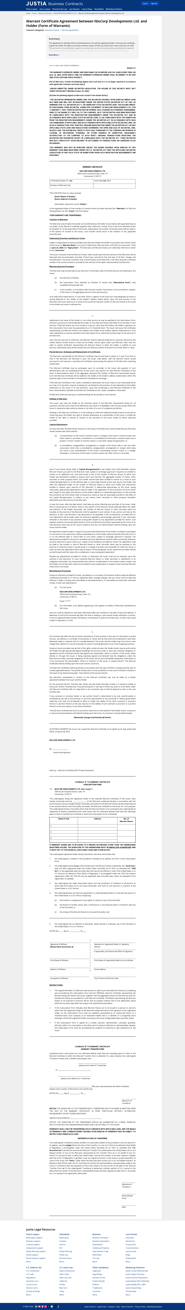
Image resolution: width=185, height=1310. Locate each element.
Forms (34, 13)
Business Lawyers (33, 1241)
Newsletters (99, 9)
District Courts (32, 1288)
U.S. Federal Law (34, 1267)
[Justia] (36, 3)
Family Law (63, 1255)
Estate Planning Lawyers (36, 1251)
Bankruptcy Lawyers (34, 1238)
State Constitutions (67, 1271)
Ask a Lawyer (45, 9)
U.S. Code (30, 1274)
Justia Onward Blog (133, 1288)
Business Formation (100, 1238)
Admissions (130, 1241)
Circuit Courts (31, 1284)
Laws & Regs (87, 9)
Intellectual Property (100, 1248)
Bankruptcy (64, 1238)
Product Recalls (98, 1281)
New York (63, 1288)
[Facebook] (42, 1306)
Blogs (128, 1255)
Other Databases (100, 1267)
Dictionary (130, 1238)
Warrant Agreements (70, 30)
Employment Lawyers (34, 1248)
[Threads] (48, 1306)
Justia (28, 13)
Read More (53, 55)
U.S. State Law (66, 1267)
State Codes (64, 1274)
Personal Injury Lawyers (36, 1258)
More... (28, 1261)
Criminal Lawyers (33, 1244)
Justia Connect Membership (137, 1271)
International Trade (100, 1251)
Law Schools (74, 9)
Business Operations (100, 1241)
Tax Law (95, 1258)
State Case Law (65, 1277)
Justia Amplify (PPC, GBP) (136, 1284)
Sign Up (154, 3)
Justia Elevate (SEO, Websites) (137, 1281)
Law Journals (131, 1251)
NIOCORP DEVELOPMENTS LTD (65, 13)
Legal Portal (101, 1307)
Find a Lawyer (31, 9)
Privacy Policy (140, 1307)
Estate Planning (65, 1251)
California (63, 1281)
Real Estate (96, 1255)
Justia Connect (90, 1307)
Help (118, 1307)
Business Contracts (45, 13)
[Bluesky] (52, 1306)
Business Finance (52, 30)
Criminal (62, 1241)
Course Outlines (132, 1248)
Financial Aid (131, 1244)
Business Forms (98, 1277)
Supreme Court (32, 1281)
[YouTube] (39, 1306)
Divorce (62, 1244)
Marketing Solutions (114, 9)
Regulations (31, 1277)
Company (111, 1307)
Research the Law (59, 9)
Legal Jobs (96, 1271)
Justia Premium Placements (137, 1277)
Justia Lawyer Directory (135, 1274)
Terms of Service (127, 1307)
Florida (62, 1284)
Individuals (64, 1234)
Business (96, 1234)
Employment (97, 1244)
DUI (60, 1248)
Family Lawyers (32, 1255)
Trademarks (97, 1288)
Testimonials (131, 1291)
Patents (95, 1284)
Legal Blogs (97, 1274)
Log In (145, 3)
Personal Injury (65, 1258)
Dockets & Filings (33, 1291)
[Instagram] (45, 1306)
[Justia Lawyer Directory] (58, 1306)
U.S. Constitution (33, 1271)
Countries (96, 1291)
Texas (61, 1291)
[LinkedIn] (36, 1306)
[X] (55, 1306)
